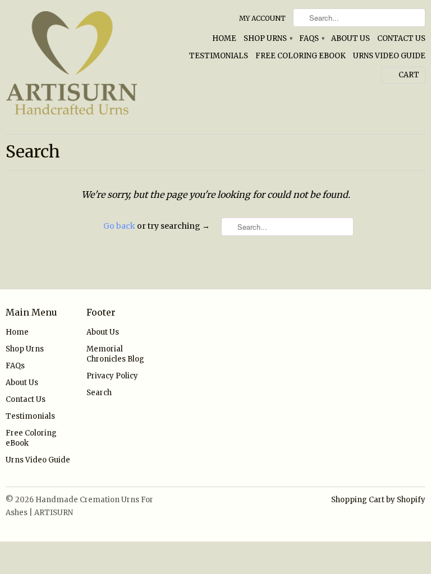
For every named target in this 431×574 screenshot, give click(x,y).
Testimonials (218, 56)
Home (224, 38)
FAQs (311, 38)
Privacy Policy (112, 376)
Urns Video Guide (389, 56)
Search (99, 392)
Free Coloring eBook (300, 56)
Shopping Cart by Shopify (378, 499)
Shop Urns (268, 38)
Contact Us (401, 38)
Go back (119, 226)
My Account (262, 18)
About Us (350, 38)
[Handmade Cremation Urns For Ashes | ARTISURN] (72, 67)
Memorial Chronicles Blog (115, 354)
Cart (408, 75)
